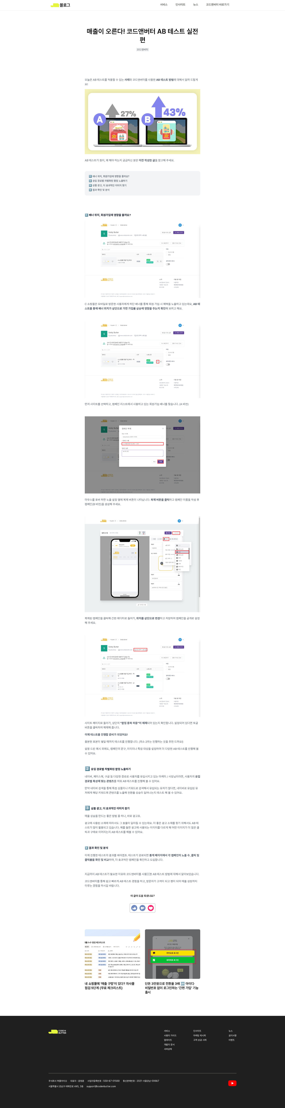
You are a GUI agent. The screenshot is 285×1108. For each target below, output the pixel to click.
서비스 (164, 4)
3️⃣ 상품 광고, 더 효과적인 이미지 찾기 (108, 185)
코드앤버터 (142, 49)
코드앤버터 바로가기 (217, 4)
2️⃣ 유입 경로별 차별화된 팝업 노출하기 (108, 180)
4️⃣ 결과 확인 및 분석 (99, 189)
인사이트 (180, 4)
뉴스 (195, 4)
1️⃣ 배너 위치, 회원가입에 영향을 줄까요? (109, 176)
